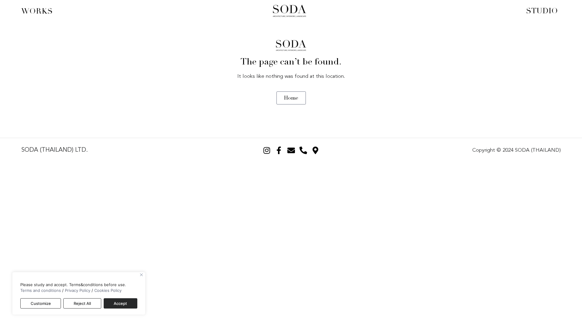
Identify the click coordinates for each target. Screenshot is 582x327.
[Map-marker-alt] (315, 150)
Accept (120, 303)
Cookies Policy (108, 290)
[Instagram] (267, 150)
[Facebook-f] (279, 150)
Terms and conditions (40, 290)
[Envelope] (291, 150)
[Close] (141, 274)
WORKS (37, 11)
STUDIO (542, 11)
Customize (41, 303)
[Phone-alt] (303, 150)
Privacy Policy (77, 290)
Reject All (82, 303)
